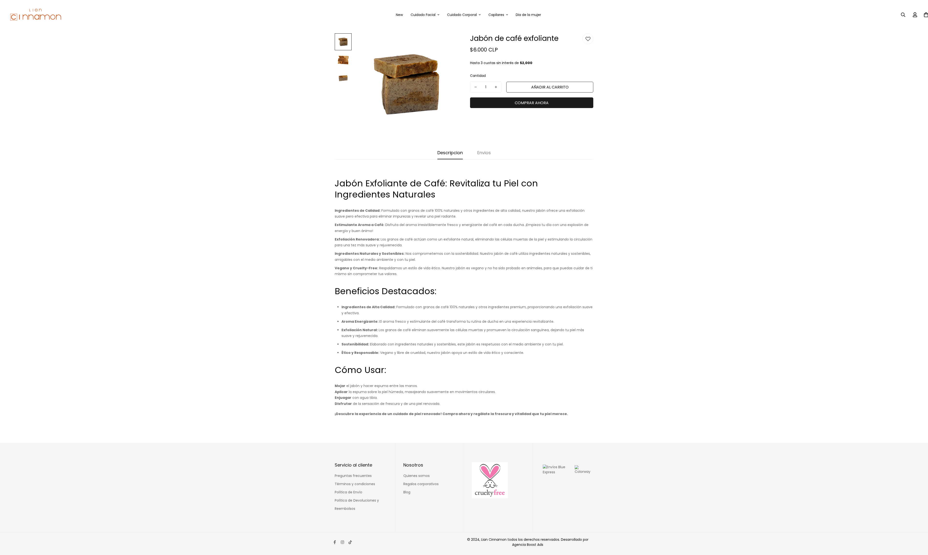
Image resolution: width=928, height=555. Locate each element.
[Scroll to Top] (918, 528)
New (399, 14)
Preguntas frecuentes (353, 475)
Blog (406, 492)
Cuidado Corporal (462, 14)
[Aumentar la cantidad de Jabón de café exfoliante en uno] (496, 87)
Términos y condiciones (355, 484)
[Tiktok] (350, 542)
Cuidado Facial (423, 14)
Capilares (496, 14)
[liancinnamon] (36, 14)
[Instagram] (342, 542)
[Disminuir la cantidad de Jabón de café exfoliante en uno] (475, 87)
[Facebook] (335, 542)
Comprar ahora (532, 103)
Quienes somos (416, 475)
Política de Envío (348, 492)
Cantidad (478, 75)
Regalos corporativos (421, 484)
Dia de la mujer (528, 14)
